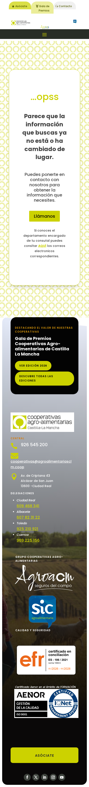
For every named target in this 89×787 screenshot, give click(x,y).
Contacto (65, 6)
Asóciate (21, 6)
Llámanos (44, 216)
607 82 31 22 (28, 517)
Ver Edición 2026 (33, 365)
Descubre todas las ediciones (36, 378)
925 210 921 (27, 528)
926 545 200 (34, 445)
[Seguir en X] (35, 777)
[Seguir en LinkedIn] (44, 777)
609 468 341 (28, 506)
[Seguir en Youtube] (61, 777)
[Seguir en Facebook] (27, 777)
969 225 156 (28, 540)
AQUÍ (42, 246)
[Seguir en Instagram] (53, 777)
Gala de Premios (44, 8)
